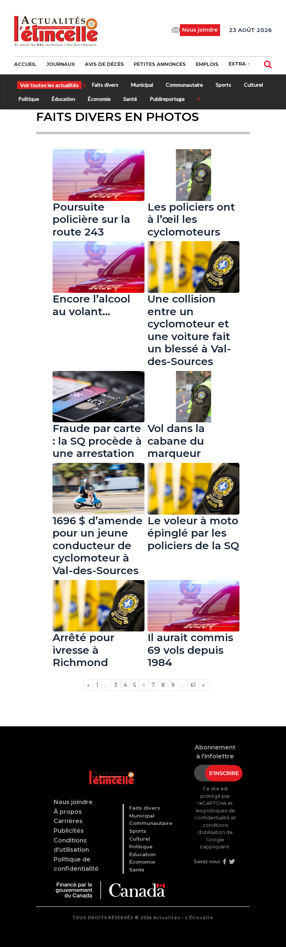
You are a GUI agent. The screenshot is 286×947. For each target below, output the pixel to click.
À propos (68, 811)
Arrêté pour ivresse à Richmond (83, 650)
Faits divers (105, 84)
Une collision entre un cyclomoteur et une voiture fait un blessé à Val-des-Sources (189, 330)
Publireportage (167, 99)
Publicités (69, 830)
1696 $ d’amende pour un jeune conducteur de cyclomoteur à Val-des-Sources (98, 545)
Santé (130, 99)
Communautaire (184, 84)
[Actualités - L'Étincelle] (110, 769)
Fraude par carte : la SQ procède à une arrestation (97, 441)
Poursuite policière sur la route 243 (91, 219)
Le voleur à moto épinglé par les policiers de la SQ (193, 533)
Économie (99, 99)
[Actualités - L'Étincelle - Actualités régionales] (56, 30)
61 (193, 685)
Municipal (142, 84)
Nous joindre (73, 802)
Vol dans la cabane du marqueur (176, 441)
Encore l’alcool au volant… (91, 305)
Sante (136, 870)
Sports (223, 84)
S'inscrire (224, 773)
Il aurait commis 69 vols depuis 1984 (190, 650)
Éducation (63, 99)
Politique (28, 99)
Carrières (68, 821)
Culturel (253, 84)
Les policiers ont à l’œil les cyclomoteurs (191, 219)
